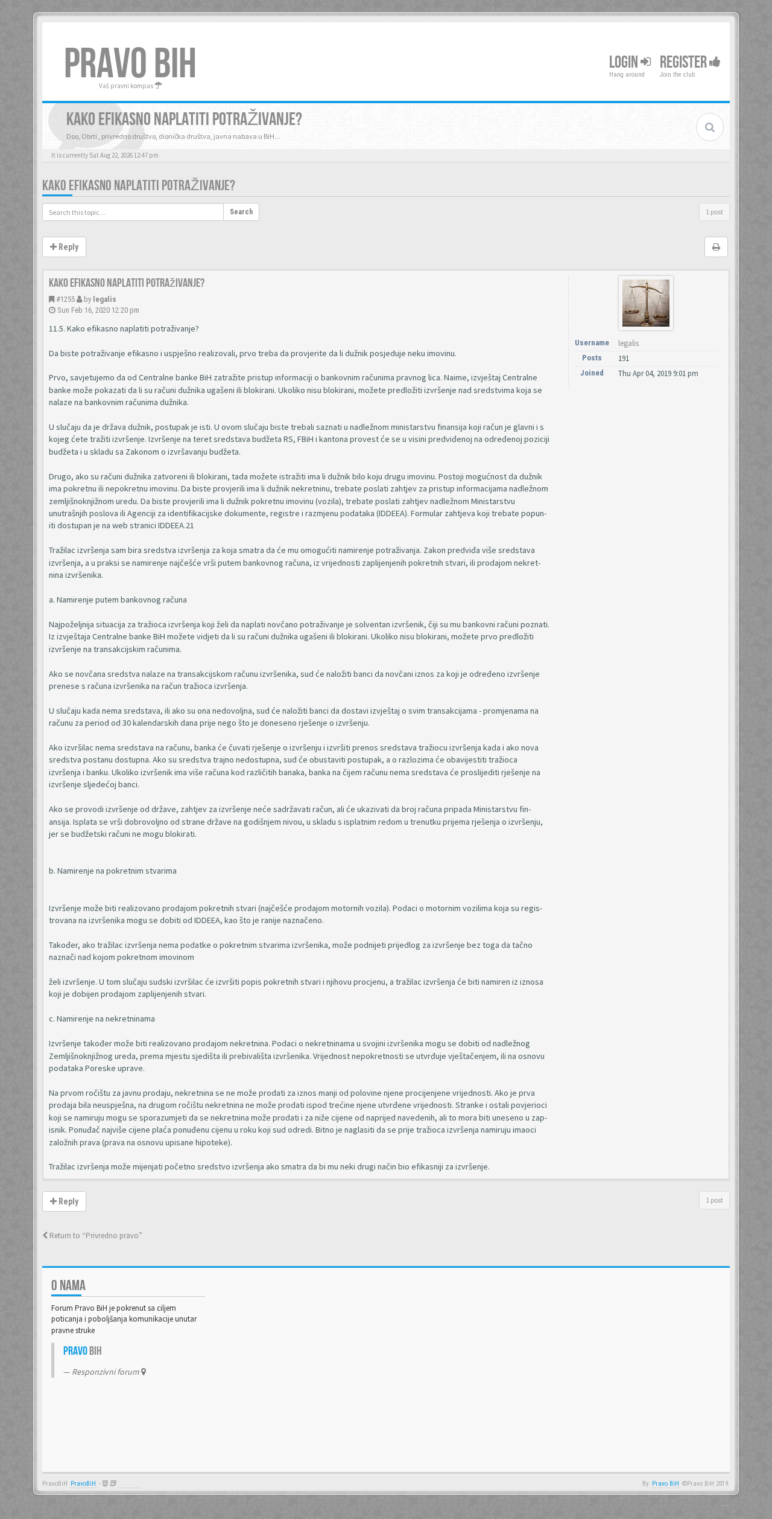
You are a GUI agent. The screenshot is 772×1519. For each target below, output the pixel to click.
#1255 (65, 299)
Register (684, 62)
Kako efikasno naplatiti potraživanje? (138, 185)
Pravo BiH (665, 1484)
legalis (104, 299)
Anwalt (129, 1484)
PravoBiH (83, 1484)
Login (625, 62)
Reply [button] (67, 247)
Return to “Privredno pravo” (95, 1235)
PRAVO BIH (130, 64)
